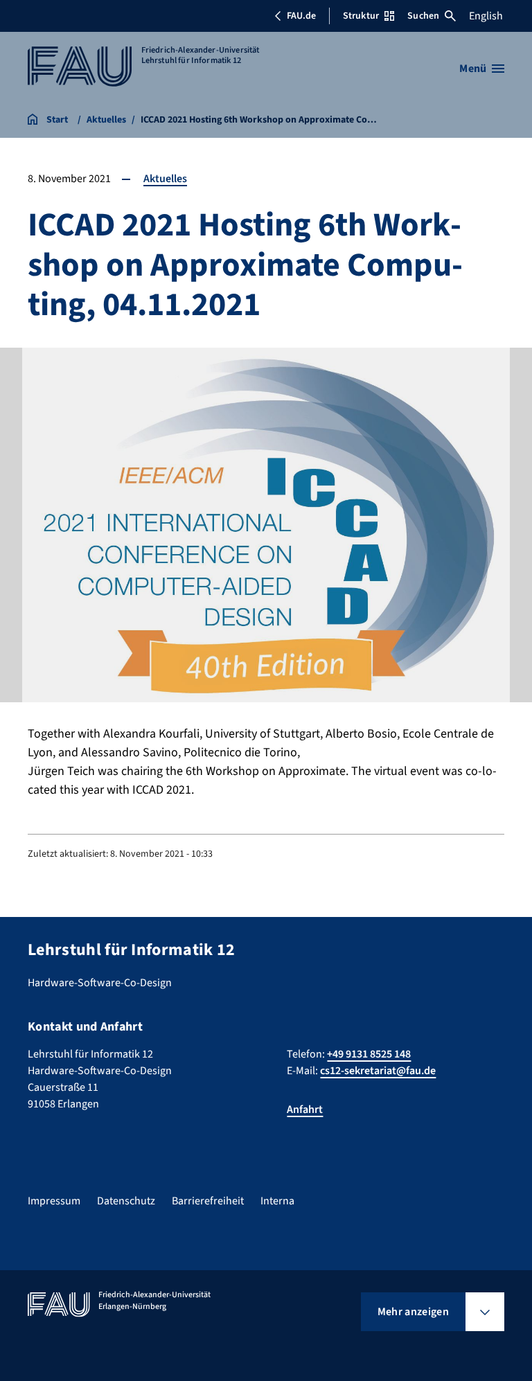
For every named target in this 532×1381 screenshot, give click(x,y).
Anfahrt (305, 1109)
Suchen (423, 16)
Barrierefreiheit (208, 1201)
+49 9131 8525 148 (369, 1054)
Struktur (361, 16)
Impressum (54, 1201)
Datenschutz (126, 1201)
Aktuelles (165, 178)
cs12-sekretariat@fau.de (378, 1070)
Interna (277, 1201)
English (486, 16)
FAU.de (301, 16)
